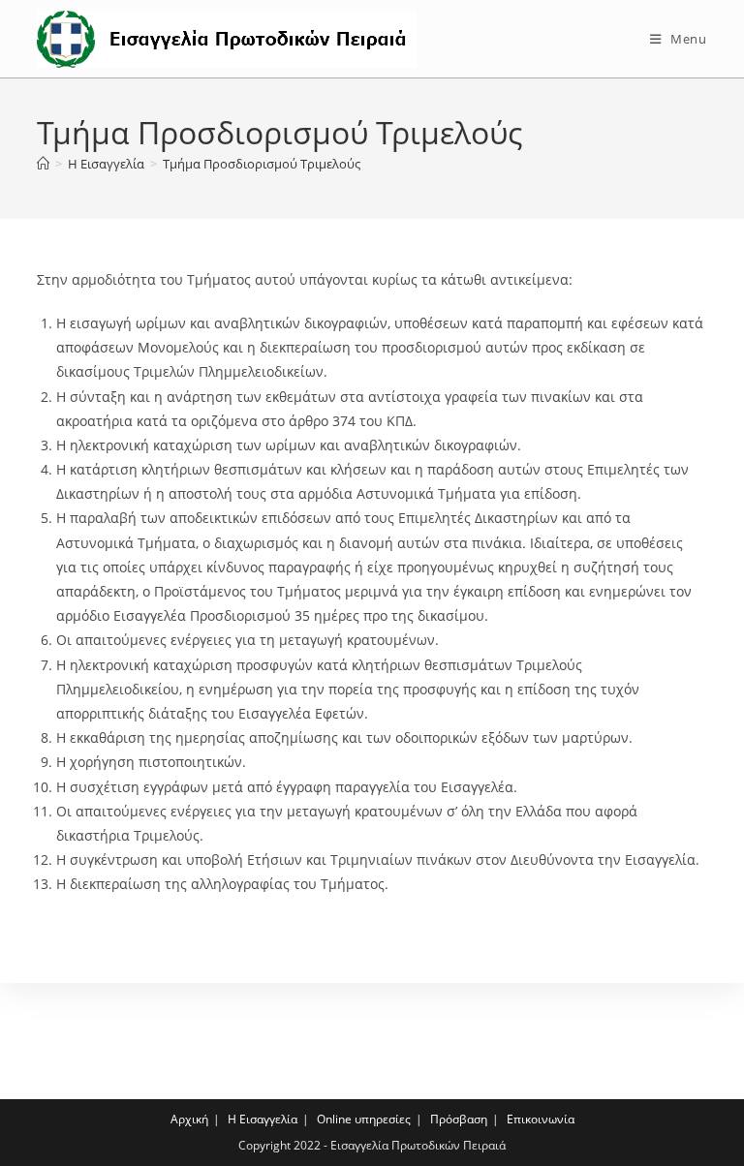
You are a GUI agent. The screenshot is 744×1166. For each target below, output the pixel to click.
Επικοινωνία (540, 1119)
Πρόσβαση (458, 1119)
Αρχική (189, 1119)
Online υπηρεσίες (364, 1119)
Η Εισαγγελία (262, 1119)
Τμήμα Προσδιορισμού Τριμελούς (261, 163)
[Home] (43, 163)
